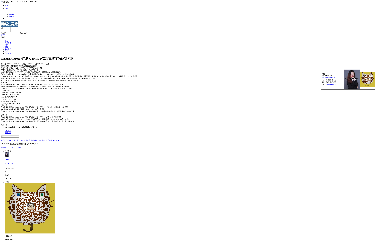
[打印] (3, 64)
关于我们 (20, 140)
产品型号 (8, 43)
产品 (6, 51)
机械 (2, 35)
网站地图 (49, 140)
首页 (6, 5)
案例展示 (8, 49)
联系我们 (12, 16)
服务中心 (42, 140)
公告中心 (8, 131)
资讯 (6, 47)
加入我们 (34, 140)
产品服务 (8, 53)
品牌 (6, 45)
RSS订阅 (56, 140)
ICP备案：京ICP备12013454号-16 (12, 147)
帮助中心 (12, 14)
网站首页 (4, 140)
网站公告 (8, 133)
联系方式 (27, 140)
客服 (7, 8)
